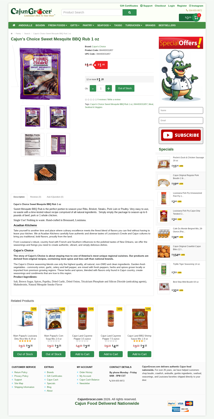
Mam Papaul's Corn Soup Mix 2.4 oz (53, 337)
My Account (85, 376)
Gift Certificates (129, 5)
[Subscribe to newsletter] (181, 135)
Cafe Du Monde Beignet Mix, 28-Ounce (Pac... (188, 230)
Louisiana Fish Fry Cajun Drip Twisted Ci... (186, 212)
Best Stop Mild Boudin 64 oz (186, 282)
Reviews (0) (35, 197)
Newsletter (84, 383)
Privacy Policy (21, 376)
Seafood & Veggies (93, 107)
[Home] (14, 25)
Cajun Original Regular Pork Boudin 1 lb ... (186, 176)
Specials (50, 383)
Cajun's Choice (99, 46)
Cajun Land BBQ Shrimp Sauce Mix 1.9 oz (139, 337)
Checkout (160, 5)
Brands (150, 25)
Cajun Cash (52, 379)
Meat (151, 104)
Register (182, 5)
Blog (48, 387)
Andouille (25, 25)
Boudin (40, 25)
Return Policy (20, 372)
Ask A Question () (55, 197)
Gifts (74, 25)
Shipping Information (24, 387)
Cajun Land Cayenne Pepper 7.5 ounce (111, 337)
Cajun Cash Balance (89, 379)
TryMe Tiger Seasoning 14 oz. (186, 264)
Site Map (18, 383)
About (49, 391)
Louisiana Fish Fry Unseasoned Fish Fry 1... (187, 194)
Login (171, 5)
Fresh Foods (57, 25)
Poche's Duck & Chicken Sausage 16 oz (188, 159)
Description (19, 197)
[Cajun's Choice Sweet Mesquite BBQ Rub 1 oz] (40, 102)
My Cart (196, 17)
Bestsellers (167, 25)
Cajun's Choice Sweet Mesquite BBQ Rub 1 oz (52, 34)
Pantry (88, 25)
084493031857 (141, 104)
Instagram (197, 5)
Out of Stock (125, 88)
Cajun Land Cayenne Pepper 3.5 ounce (82, 337)
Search (27, 34)
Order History (85, 372)
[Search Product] (130, 12)
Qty (86, 88)
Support (18, 379)
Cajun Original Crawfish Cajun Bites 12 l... (187, 248)
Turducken (133, 25)
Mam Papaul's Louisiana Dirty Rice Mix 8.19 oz (25, 337)
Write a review (114, 99)
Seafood (103, 25)
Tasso (118, 25)
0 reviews (101, 99)
